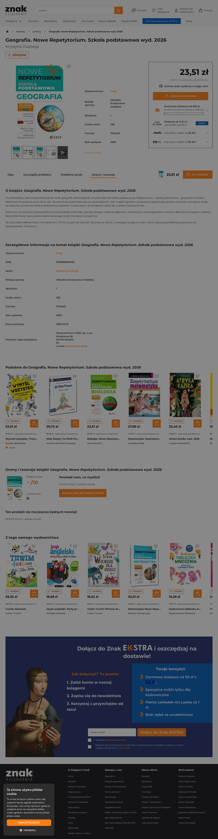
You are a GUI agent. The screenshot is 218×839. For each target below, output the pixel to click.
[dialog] (28, 810)
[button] (29, 830)
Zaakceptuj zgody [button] (29, 822)
